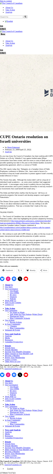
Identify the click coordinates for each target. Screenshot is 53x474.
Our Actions (9, 320)
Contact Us (9, 304)
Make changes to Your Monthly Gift (19, 354)
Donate (8, 346)
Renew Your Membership (15, 358)
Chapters (13, 326)
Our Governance (11, 289)
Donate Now (10, 348)
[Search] (25, 16)
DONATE (3, 28)
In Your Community (12, 324)
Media (7, 338)
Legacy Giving (11, 359)
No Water (14, 312)
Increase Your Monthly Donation (17, 352)
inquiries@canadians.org (13, 369)
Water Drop (37, 314)
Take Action (10, 10)
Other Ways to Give (12, 361)
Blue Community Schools (20, 318)
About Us (9, 8)
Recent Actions (16, 322)
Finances (13, 297)
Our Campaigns (11, 310)
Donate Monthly (11, 350)
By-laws (13, 295)
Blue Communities (17, 328)
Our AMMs (14, 293)
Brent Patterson (13, 147)
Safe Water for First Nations (21, 314)
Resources (9, 340)
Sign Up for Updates (13, 303)
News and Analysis (13, 334)
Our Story (9, 287)
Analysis (8, 12)
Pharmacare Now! (17, 316)
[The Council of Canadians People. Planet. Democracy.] (11, 3)
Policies (13, 299)
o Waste (21, 312)
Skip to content (6, 1)
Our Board (14, 291)
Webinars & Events (12, 330)
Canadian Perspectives (14, 342)
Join (1, 25)
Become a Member (12, 356)
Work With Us (10, 301)
